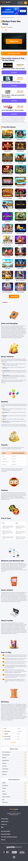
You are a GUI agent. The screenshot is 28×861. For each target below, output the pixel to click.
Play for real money (14, 53)
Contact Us (4, 824)
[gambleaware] (14, 847)
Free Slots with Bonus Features (9, 837)
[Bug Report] (5, 30)
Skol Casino (20, 77)
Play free (14, 41)
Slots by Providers (5, 831)
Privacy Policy (4, 818)
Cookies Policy (4, 821)
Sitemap (3, 839)
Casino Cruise (20, 91)
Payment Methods (5, 834)
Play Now (14, 72)
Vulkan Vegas (20, 106)
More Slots (14, 296)
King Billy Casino (20, 64)
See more (13, 742)
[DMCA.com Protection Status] (14, 852)
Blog (2, 827)
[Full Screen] (9, 30)
